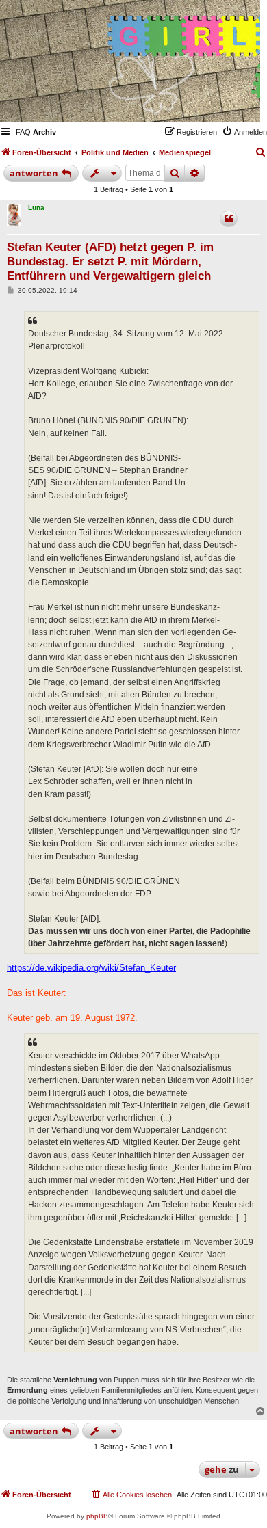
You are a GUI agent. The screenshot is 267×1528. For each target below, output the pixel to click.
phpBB (97, 1516)
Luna (36, 207)
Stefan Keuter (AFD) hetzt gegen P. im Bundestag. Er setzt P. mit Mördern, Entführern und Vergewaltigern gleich (110, 262)
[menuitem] (23, 132)
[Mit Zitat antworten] (229, 219)
